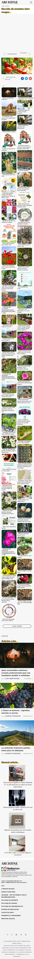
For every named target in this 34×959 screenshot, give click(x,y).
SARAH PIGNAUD (13, 716)
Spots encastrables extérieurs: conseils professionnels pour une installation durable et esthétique (15, 672)
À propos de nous (7, 889)
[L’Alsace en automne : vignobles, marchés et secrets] (17, 695)
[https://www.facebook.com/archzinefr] (7, 935)
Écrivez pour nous (8, 892)
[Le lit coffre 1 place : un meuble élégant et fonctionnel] (17, 851)
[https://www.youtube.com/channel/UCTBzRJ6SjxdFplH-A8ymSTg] (17, 935)
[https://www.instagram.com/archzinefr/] (12, 935)
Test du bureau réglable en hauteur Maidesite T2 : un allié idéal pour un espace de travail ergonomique (17, 785)
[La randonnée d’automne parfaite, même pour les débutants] (17, 733)
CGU (2, 885)
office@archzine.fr (22, 882)
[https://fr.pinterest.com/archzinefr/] (26, 935)
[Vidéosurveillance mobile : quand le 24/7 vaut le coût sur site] (17, 805)
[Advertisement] (17, 33)
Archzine (11, 2)
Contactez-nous (7, 912)
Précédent (12, 54)
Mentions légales (8, 918)
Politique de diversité (9, 900)
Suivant (23, 54)
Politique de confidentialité (12, 906)
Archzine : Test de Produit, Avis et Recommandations (14, 896)
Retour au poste (10, 78)
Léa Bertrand (12, 678)
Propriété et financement (11, 915)
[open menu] (31, 2)
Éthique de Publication (10, 909)
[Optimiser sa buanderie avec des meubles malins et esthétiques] (17, 828)
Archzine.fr (11, 863)
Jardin (7, 6)
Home (3, 6)
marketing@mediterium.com (14, 881)
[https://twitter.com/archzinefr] (21, 935)
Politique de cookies (9, 903)
